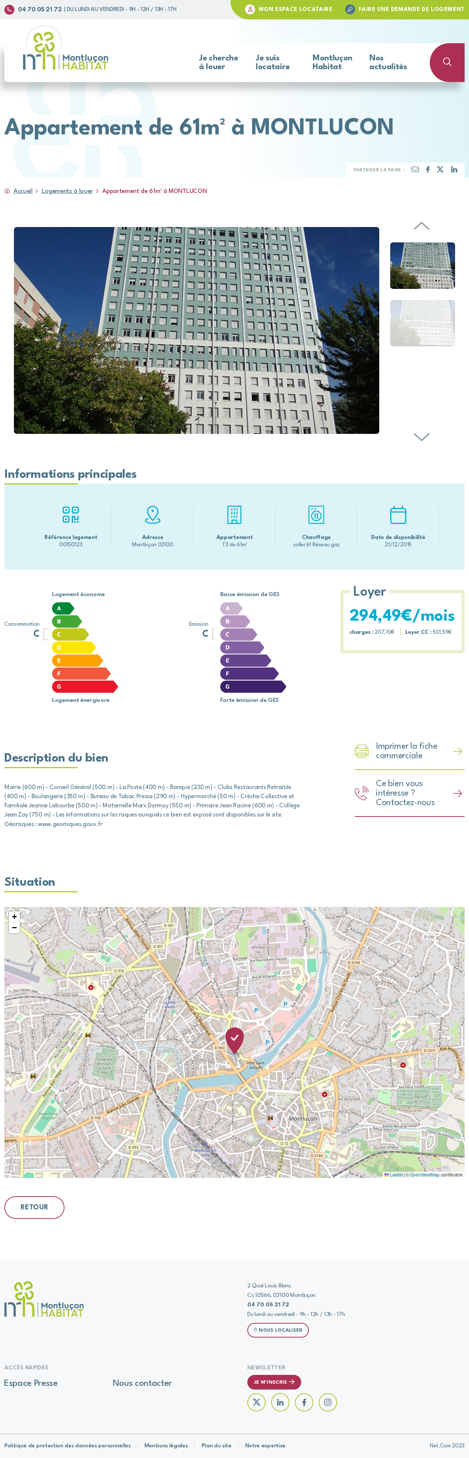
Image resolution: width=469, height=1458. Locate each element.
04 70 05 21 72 (40, 10)
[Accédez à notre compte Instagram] (328, 1402)
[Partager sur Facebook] (428, 171)
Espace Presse (31, 1383)
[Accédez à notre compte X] (256, 1402)
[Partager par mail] (415, 171)
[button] (234, 1042)
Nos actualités (388, 62)
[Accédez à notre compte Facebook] (304, 1402)
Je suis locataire (273, 62)
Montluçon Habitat (332, 62)
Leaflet (395, 1174)
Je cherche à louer (218, 62)
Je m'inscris (270, 1382)
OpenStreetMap (425, 1174)
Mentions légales (166, 1446)
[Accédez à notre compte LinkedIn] (280, 1402)
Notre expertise (265, 1446)
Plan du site (217, 1446)
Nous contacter (142, 1383)
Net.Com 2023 (447, 1446)
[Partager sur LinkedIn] (454, 171)
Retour (34, 1207)
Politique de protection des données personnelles (67, 1446)
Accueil (23, 191)
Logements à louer (67, 191)
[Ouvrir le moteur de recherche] (447, 62)
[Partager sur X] (440, 171)
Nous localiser (280, 1330)
